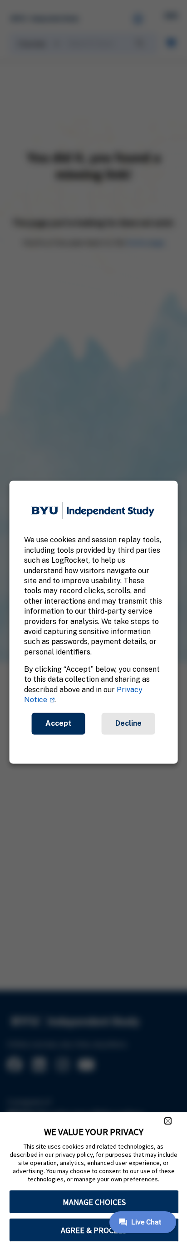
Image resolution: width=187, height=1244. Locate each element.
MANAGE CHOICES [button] (94, 1202)
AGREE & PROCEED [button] (94, 1230)
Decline (128, 723)
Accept (58, 723)
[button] (168, 1121)
